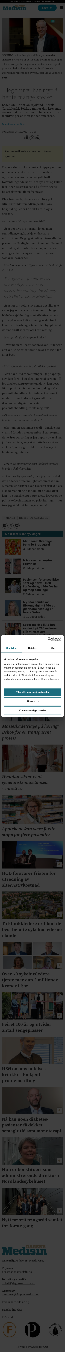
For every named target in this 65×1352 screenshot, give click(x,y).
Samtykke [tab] (11, 648)
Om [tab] (53, 648)
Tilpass (31, 701)
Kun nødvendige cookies (32, 710)
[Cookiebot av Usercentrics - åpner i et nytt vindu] (47, 639)
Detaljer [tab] (32, 648)
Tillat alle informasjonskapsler (32, 692)
